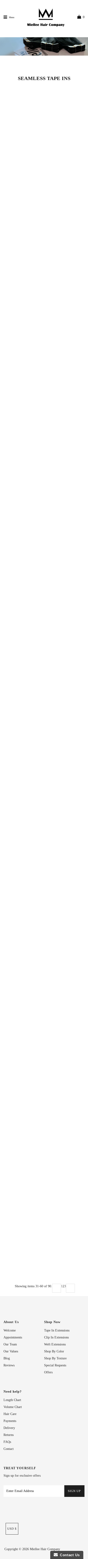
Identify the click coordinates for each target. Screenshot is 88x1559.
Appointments (13, 1337)
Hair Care (10, 1414)
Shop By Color (54, 1351)
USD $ (12, 1528)
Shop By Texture (55, 1358)
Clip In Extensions (56, 1337)
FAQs (7, 1442)
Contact (9, 1449)
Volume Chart (13, 1407)
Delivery (9, 1428)
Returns (9, 1435)
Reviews (9, 1365)
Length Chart (12, 1400)
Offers (48, 1372)
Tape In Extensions (56, 1330)
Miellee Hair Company (45, 1549)
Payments (10, 1421)
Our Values (11, 1351)
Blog (7, 1358)
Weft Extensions (55, 1344)
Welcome (10, 1330)
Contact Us (69, 1555)
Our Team (10, 1344)
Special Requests (55, 1365)
